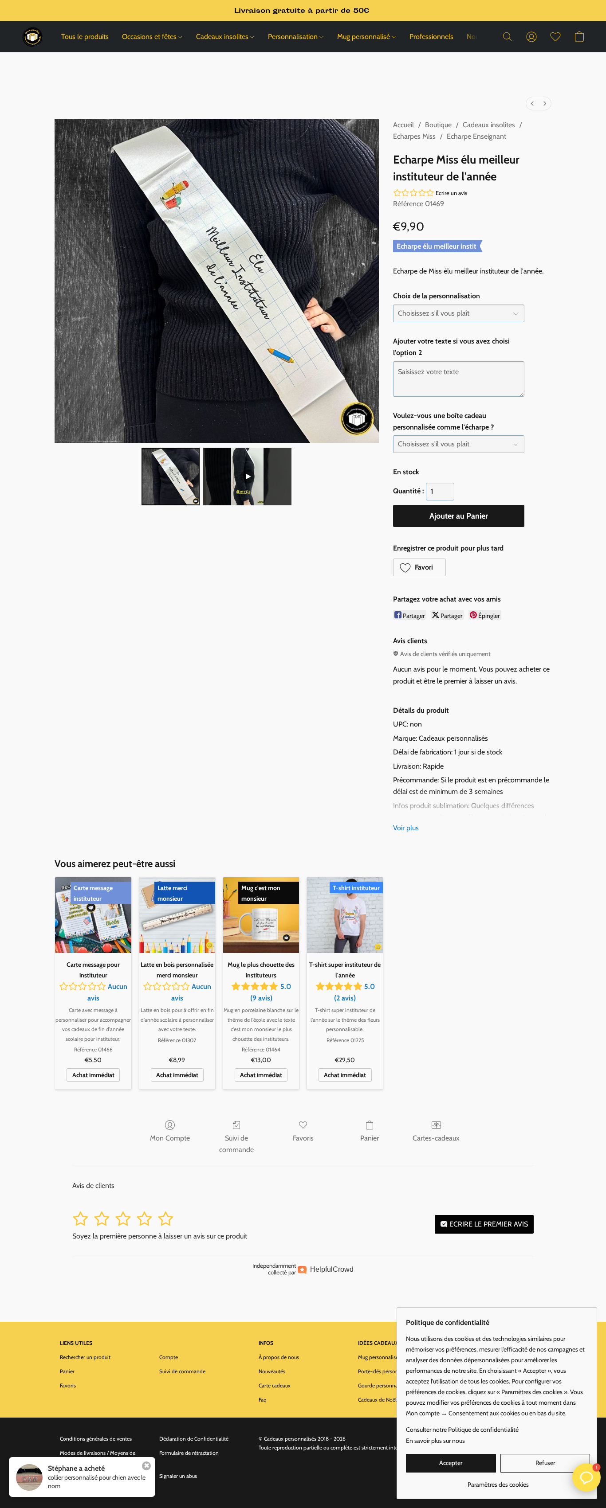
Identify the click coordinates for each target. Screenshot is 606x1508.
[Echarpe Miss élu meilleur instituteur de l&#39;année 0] (170, 476)
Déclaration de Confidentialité (193, 1438)
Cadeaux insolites (223, 36)
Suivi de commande (236, 1144)
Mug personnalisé (364, 36)
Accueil (403, 125)
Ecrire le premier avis (488, 1224)
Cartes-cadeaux (436, 1138)
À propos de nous (279, 1357)
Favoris (303, 1138)
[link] (498, 1481)
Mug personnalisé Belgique (388, 1357)
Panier (369, 1138)
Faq (263, 1399)
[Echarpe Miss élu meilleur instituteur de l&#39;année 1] (247, 476)
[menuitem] (532, 103)
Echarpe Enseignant (476, 136)
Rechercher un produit (85, 1357)
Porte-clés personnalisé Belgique (395, 1371)
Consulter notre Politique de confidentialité (462, 1430)
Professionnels (431, 36)
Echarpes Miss (414, 136)
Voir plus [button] (406, 828)
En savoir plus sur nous (435, 1441)
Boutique (438, 125)
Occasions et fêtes (150, 36)
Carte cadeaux (275, 1385)
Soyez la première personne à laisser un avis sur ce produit (159, 1236)
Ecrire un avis (451, 192)
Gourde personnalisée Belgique (393, 1385)
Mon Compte (170, 1138)
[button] (32, 37)
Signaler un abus (178, 1476)
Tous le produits (85, 36)
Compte (168, 1357)
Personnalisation (293, 36)
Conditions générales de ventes (96, 1438)
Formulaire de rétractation (189, 1452)
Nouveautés (272, 1371)
